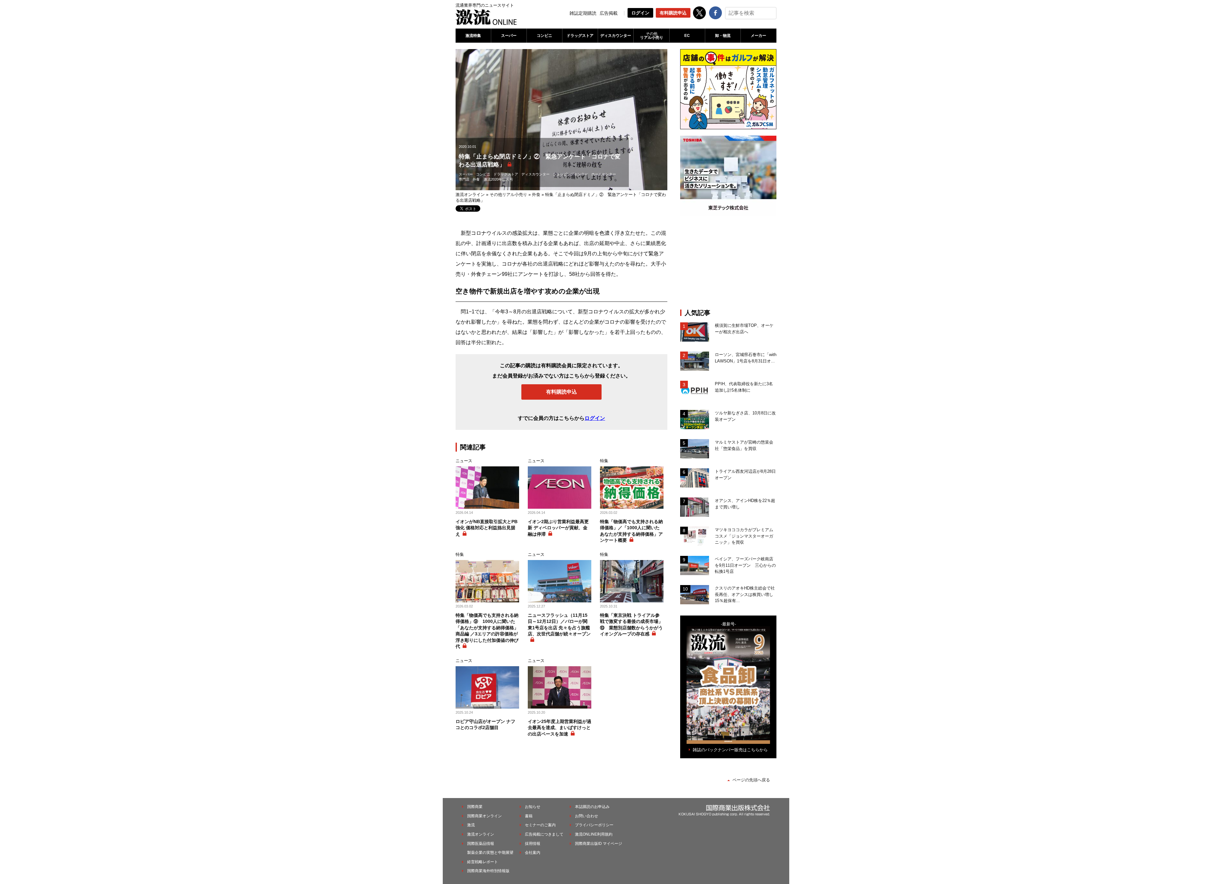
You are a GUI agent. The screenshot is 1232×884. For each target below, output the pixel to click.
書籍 (529, 816)
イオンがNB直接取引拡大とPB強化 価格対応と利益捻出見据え (487, 528)
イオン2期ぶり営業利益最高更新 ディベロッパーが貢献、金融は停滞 (558, 528)
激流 (471, 825)
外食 (476, 179)
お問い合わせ (586, 816)
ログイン (640, 12)
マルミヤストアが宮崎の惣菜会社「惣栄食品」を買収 (744, 445)
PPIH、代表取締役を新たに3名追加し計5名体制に (744, 387)
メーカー (758, 35)
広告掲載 (609, 13)
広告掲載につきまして (544, 834)
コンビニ (544, 35)
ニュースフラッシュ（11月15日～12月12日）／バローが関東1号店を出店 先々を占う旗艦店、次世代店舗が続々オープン (559, 625)
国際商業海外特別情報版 (488, 871)
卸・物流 (723, 35)
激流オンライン (470, 194)
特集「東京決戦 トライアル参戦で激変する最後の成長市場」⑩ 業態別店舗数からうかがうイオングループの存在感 (631, 625)
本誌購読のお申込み (592, 807)
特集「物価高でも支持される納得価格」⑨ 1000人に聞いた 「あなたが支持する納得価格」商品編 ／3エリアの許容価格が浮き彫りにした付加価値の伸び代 (487, 631)
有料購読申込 (673, 12)
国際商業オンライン (484, 816)
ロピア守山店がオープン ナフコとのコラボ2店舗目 (485, 724)
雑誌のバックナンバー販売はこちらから (730, 750)
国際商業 (475, 807)
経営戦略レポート (482, 862)
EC (687, 35)
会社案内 (532, 852)
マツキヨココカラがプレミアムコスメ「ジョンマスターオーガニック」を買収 (744, 536)
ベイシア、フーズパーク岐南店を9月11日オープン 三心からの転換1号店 (745, 565)
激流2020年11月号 (498, 179)
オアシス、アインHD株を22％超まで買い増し (745, 503)
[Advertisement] (728, 262)
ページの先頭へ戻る (751, 780)
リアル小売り (651, 35)
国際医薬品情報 (480, 844)
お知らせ (532, 807)
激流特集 (473, 35)
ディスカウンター (615, 35)
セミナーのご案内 (540, 825)
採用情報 (532, 844)
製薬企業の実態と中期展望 (490, 852)
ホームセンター (603, 174)
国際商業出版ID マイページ (598, 844)
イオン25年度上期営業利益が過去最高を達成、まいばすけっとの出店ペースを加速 (559, 727)
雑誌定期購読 (582, 13)
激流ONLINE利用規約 (593, 834)
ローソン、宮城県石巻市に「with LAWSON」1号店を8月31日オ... (745, 357)
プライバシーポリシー (594, 825)
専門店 (464, 179)
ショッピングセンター (570, 174)
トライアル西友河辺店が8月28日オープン (745, 474)
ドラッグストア (580, 35)
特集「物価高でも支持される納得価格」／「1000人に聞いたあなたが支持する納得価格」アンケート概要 (631, 531)
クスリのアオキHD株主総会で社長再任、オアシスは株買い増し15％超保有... (745, 594)
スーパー (509, 35)
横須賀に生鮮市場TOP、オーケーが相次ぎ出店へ (744, 328)
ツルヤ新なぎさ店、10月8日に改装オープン (745, 416)
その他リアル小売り (508, 194)
